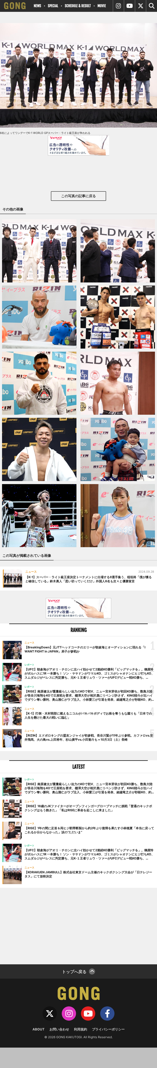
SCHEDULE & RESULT (78, 6)
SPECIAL (53, 6)
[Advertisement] (78, 925)
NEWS (37, 6)
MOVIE (102, 6)
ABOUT (39, 1029)
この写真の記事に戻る (78, 196)
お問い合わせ (59, 1029)
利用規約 (80, 1029)
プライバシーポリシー (108, 1029)
